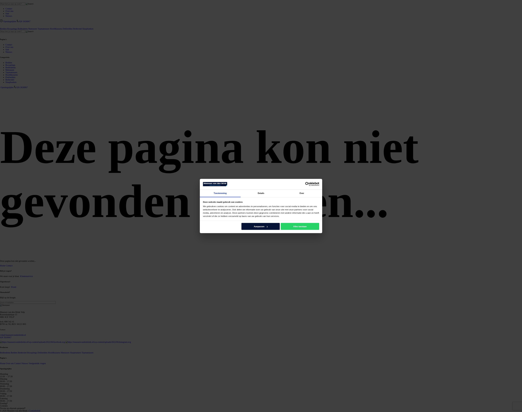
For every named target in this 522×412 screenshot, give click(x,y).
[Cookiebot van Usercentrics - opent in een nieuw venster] (307, 184)
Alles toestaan (300, 226)
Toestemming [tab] (220, 193)
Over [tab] (301, 193)
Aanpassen (259, 226)
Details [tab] (261, 193)
